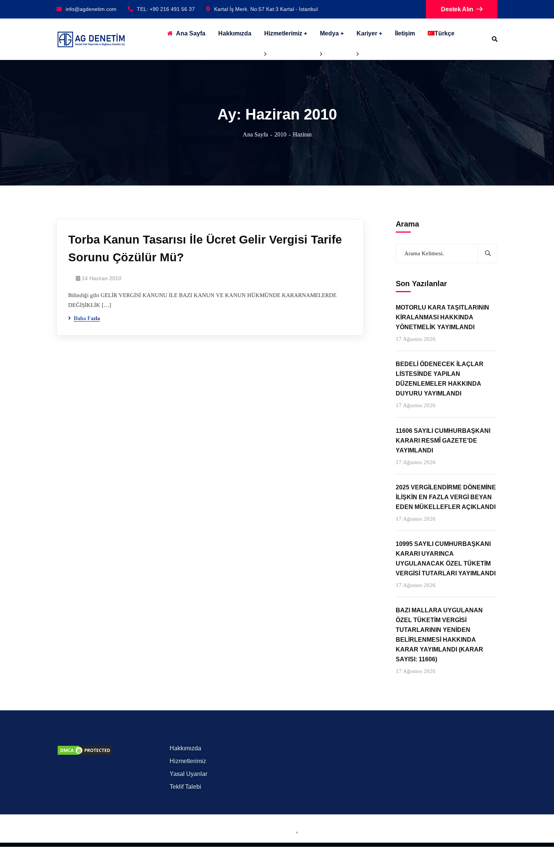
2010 (280, 134)
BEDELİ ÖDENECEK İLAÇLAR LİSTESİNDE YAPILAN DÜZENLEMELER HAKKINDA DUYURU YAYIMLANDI (440, 379)
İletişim (405, 33)
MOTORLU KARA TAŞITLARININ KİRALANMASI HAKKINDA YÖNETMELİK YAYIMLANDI (442, 317)
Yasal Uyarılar (188, 774)
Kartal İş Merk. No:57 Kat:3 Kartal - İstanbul (266, 9)
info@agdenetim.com (91, 9)
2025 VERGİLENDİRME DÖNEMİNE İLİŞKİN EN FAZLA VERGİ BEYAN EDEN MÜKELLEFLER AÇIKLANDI (446, 497)
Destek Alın (457, 9)
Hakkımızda (185, 748)
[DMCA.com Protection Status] (85, 750)
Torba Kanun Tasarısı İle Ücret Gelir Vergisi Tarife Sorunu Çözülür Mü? (205, 248)
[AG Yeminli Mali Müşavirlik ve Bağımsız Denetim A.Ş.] (91, 39)
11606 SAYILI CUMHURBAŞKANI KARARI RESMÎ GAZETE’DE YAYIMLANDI (443, 440)
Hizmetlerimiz (283, 33)
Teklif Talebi (185, 786)
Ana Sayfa (255, 134)
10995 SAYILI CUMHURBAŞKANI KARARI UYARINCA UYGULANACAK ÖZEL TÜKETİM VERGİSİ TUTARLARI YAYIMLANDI (446, 558)
